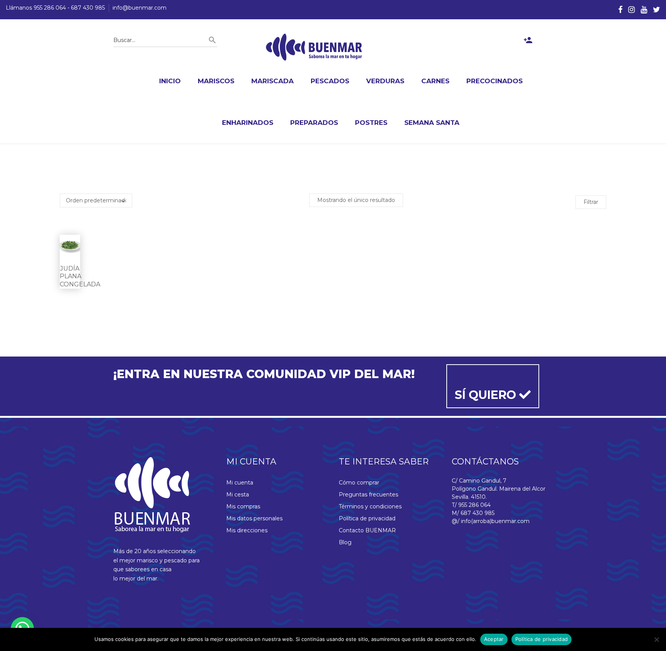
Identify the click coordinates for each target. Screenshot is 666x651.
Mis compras (243, 506)
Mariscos (216, 81)
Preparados (314, 122)
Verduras (385, 81)
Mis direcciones (246, 530)
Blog (345, 542)
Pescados (330, 81)
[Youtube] (644, 9)
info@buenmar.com (139, 7)
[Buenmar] (314, 47)
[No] (656, 639)
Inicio (170, 81)
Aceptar (494, 639)
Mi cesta (237, 494)
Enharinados (247, 122)
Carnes (435, 81)
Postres (371, 122)
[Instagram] (631, 9)
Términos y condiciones (370, 506)
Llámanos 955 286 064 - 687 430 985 (55, 7)
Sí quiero (487, 395)
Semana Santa (431, 122)
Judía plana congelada (80, 276)
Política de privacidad (367, 518)
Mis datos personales (254, 518)
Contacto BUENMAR (367, 530)
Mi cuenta (239, 482)
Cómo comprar (359, 482)
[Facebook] (620, 9)
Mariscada (272, 81)
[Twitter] (656, 9)
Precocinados (494, 81)
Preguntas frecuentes (368, 494)
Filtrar (591, 201)
